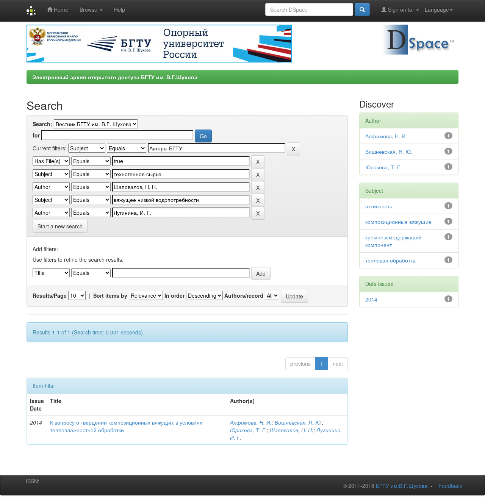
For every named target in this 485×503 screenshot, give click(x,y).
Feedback (450, 485)
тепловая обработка (390, 260)
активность (378, 206)
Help (119, 9)
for (36, 135)
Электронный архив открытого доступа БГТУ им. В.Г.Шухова (114, 77)
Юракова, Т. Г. (248, 430)
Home (60, 9)
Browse (89, 9)
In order (174, 295)
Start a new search (60, 226)
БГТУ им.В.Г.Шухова (401, 485)
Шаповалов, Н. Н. (291, 430)
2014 (371, 299)
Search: (42, 124)
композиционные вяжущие (398, 221)
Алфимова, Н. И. (251, 422)
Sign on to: (400, 9)
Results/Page (50, 295)
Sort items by (110, 295)
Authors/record (243, 295)
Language (437, 9)
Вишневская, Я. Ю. (298, 422)
